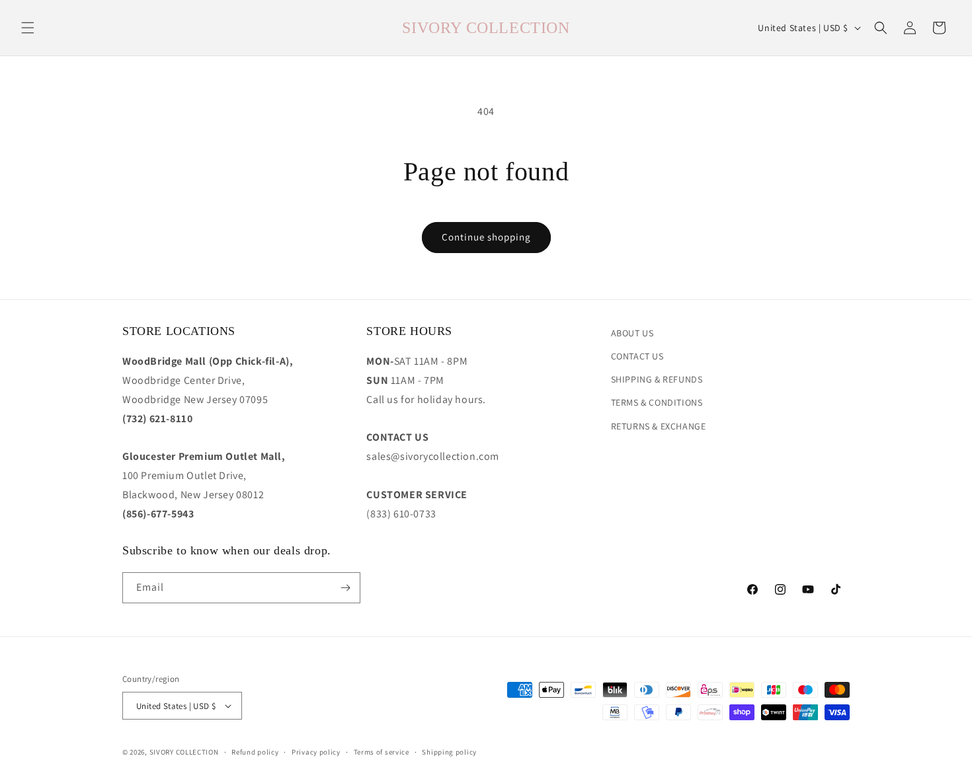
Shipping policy (449, 752)
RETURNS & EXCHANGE (658, 426)
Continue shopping (486, 237)
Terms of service (381, 752)
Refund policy (254, 752)
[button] (27, 27)
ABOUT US (632, 333)
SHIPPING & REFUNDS (657, 379)
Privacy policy (316, 752)
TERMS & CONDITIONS (657, 402)
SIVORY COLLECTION (184, 752)
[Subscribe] (345, 587)
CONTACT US (637, 356)
